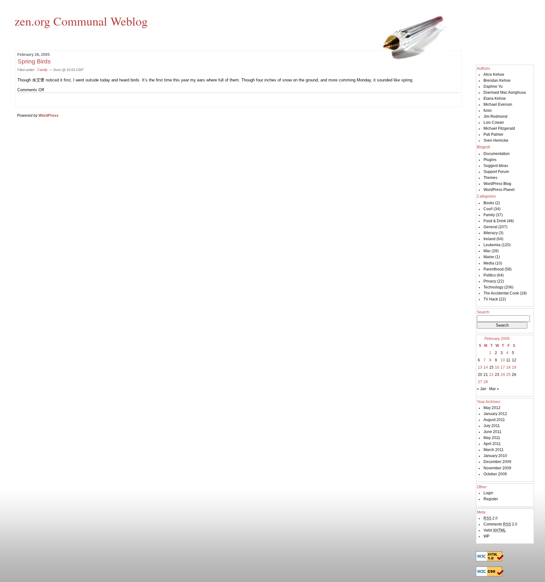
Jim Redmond (495, 116)
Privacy (489, 281)
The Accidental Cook (501, 293)
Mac (487, 251)
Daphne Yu (493, 86)
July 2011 (491, 426)
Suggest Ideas (495, 166)
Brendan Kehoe (497, 80)
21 (485, 375)
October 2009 (495, 474)
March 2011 (493, 450)
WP (486, 536)
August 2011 (494, 420)
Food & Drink (494, 221)
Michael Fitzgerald (499, 128)
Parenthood (493, 269)
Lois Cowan (493, 122)
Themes (490, 178)
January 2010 (495, 456)
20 (480, 375)
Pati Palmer (493, 134)
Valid (494, 530)
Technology (493, 287)
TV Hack (490, 299)
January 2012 (495, 414)
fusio (487, 110)
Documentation (496, 154)
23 (497, 375)
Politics (489, 275)
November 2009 (497, 468)
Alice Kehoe (493, 74)
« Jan (481, 389)
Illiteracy (490, 233)
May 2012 (492, 408)
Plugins (489, 160)
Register (490, 499)
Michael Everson (497, 104)
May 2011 (491, 438)
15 (491, 367)
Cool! (488, 209)
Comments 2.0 (500, 524)
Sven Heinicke (495, 140)
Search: (483, 312)
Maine (488, 257)
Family (43, 70)
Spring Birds (34, 61)
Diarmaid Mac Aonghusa (504, 92)
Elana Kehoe (494, 98)
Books (488, 203)
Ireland (489, 239)
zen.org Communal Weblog (81, 21)
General (490, 227)
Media (488, 263)
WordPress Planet (498, 190)
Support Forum (496, 172)
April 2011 (492, 444)
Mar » (494, 389)
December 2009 (497, 462)
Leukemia (492, 245)
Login (488, 493)
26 (514, 375)
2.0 (490, 518)
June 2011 (492, 432)
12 (514, 360)
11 (508, 360)
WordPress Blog (497, 184)
